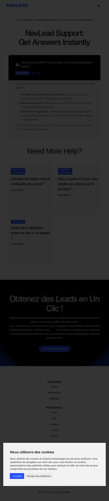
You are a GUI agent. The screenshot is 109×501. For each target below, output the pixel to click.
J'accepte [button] (17, 476)
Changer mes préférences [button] (39, 476)
